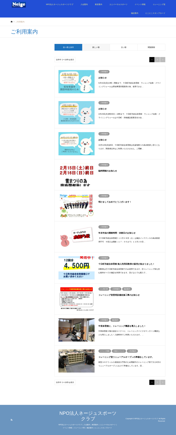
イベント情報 (140, 4)
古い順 (123, 47)
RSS (11, 420)
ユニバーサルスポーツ (118, 4)
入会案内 (84, 4)
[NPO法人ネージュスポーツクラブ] (22, 4)
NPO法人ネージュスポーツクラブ (59, 4)
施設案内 (134, 13)
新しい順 (96, 47)
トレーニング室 (159, 4)
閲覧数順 (151, 47)
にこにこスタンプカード (155, 13)
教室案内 (98, 4)
